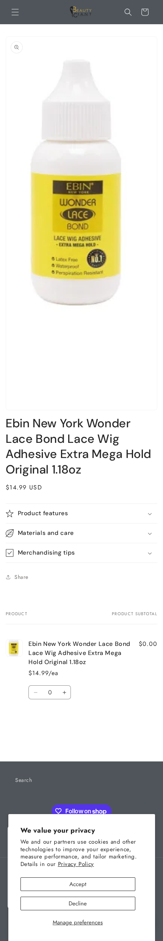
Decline (78, 903)
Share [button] (21, 577)
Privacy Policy (76, 864)
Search (23, 780)
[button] (15, 12)
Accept (77, 884)
